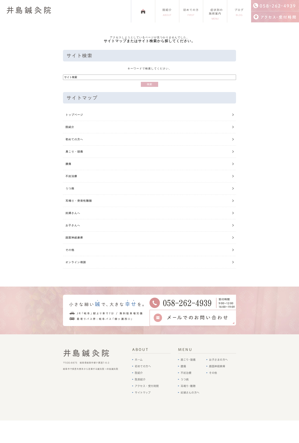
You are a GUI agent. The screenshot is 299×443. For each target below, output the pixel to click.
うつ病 (70, 188)
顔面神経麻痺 (74, 237)
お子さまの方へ (218, 359)
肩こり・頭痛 (74, 151)
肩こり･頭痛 (188, 359)
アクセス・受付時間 (147, 386)
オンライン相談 (76, 262)
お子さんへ (73, 225)
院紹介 (167, 12)
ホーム (139, 359)
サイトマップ (143, 392)
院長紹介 (140, 379)
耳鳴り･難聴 (188, 386)
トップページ (74, 114)
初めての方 (191, 12)
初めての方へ (74, 139)
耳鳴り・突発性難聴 (79, 200)
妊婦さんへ (73, 212)
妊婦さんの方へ (190, 392)
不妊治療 (71, 176)
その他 (70, 249)
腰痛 (68, 163)
